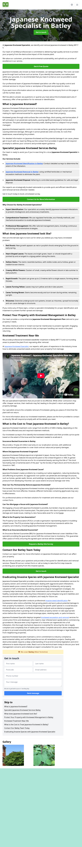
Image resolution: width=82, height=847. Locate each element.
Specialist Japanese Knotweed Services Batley (22, 710)
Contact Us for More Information (41, 199)
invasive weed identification (56, 600)
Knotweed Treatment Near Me (16, 721)
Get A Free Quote (41, 66)
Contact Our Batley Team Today (17, 728)
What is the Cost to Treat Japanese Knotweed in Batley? (26, 724)
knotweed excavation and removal (55, 617)
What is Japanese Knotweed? (15, 706)
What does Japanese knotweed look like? (20, 714)
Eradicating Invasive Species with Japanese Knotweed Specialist (29, 732)
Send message (33, 693)
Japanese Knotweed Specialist (17, 346)
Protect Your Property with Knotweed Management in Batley (28, 717)
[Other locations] (72, 5)
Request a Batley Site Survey (41, 544)
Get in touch (41, 32)
